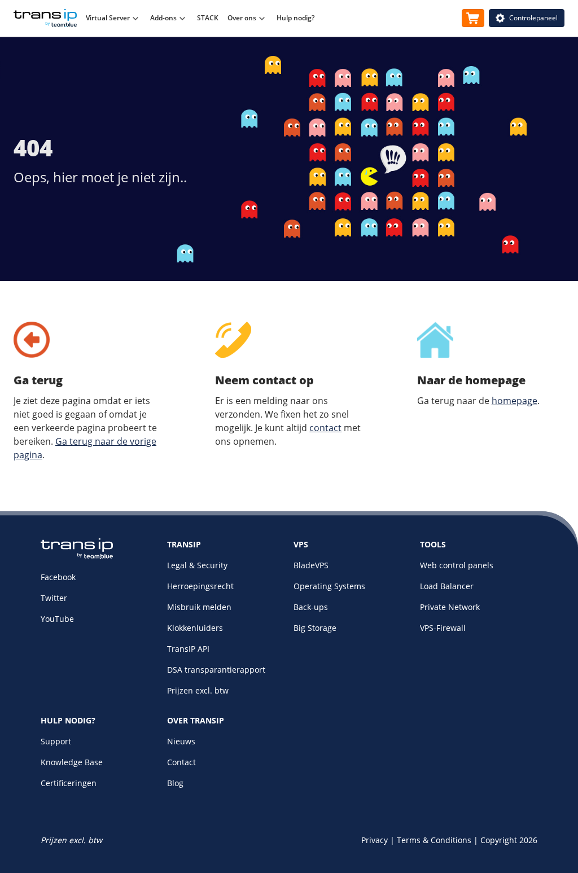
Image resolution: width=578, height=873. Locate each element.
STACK (207, 18)
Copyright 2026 (508, 840)
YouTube (57, 618)
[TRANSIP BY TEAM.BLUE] (77, 556)
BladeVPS (311, 565)
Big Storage (315, 627)
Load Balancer (447, 586)
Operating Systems (329, 586)
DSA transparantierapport (216, 669)
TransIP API (188, 648)
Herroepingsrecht (200, 586)
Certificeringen (69, 783)
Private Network (450, 607)
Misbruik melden (199, 607)
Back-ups (311, 607)
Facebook (58, 577)
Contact (181, 762)
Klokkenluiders (195, 627)
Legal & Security (197, 565)
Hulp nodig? (295, 18)
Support (56, 741)
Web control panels (456, 565)
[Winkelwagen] (473, 18)
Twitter (54, 598)
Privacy (374, 840)
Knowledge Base (72, 762)
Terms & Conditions (434, 840)
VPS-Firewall (443, 627)
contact (325, 428)
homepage (514, 400)
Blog (175, 783)
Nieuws (181, 741)
